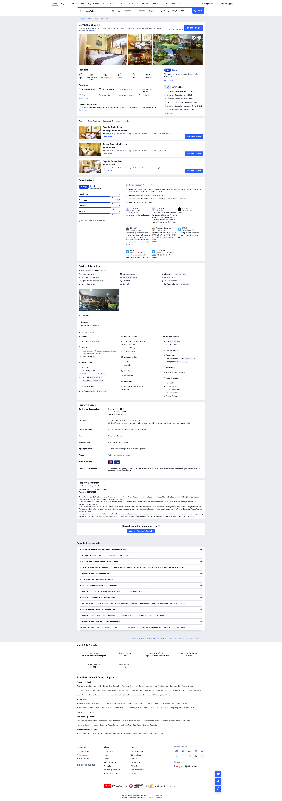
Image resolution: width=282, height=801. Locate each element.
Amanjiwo (80, 690)
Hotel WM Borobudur (93, 690)
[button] (180, 4)
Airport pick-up (169, 274)
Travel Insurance (143, 4)
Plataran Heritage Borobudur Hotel (89, 686)
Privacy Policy (108, 766)
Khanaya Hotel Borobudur (111, 686)
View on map (168, 113)
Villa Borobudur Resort (163, 690)
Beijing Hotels (186, 703)
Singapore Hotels (97, 703)
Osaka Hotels (118, 708)
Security (133, 773)
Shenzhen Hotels (93, 708)
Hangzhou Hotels (148, 708)
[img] (103, 49)
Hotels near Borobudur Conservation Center (175, 721)
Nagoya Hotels (189, 708)
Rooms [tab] (81, 121)
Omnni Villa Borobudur (161, 686)
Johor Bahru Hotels (83, 703)
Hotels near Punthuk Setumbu (87, 725)
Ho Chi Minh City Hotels (132, 708)
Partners (134, 759)
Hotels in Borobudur (185, 639)
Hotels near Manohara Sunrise (87, 721)
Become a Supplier (137, 770)
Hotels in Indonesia (152, 639)
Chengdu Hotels (106, 708)
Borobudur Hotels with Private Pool (151, 733)
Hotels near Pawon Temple (109, 725)
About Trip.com (109, 751)
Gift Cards (129, 4)
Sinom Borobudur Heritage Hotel (113, 690)
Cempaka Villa (87, 25)
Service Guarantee (83, 755)
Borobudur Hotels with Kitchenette (125, 733)
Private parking (87, 274)
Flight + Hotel (93, 4)
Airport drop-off (87, 281)
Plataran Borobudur (188, 686)
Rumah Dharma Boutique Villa (119, 695)
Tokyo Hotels (165, 703)
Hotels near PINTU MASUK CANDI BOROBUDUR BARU (140, 721)
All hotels (134, 766)
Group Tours (171, 4)
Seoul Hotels (176, 703)
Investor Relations (137, 751)
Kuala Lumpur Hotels (125, 703)
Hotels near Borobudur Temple (109, 721)
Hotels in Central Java (168, 639)
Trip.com (134, 639)
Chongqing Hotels (162, 708)
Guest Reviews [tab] (94, 121)
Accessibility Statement (112, 770)
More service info (83, 759)
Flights (63, 4)
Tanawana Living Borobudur (141, 695)
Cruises (119, 4)
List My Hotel (135, 762)
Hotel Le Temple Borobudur (98, 695)
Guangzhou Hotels (140, 703)
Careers (106, 759)
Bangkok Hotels (153, 703)
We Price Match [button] (177, 29)
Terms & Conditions (110, 762)
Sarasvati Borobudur (179, 690)
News (106, 755)
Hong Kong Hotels (176, 708)
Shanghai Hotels (110, 703)
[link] (207, 4)
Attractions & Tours (77, 4)
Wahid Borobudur (132, 690)
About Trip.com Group (111, 773)
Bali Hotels (93, 712)
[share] (218, 781)
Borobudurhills (175, 686)
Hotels (55, 4)
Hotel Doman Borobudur (143, 686)
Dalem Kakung (82, 695)
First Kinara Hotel (127, 686)
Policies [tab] (126, 121)
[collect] (218, 774)
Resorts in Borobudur (84, 733)
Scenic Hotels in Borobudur (102, 733)
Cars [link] (111, 4)
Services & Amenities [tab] (111, 121)
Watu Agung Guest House (161, 695)
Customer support (83, 751)
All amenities (83, 98)
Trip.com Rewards (137, 755)
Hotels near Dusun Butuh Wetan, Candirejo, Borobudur (138, 725)
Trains (104, 4)
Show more (83, 110)
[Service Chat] (218, 789)
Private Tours (158, 4)
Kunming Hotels (82, 712)
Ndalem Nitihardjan (194, 690)
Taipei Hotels (81, 708)
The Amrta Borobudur (146, 690)
